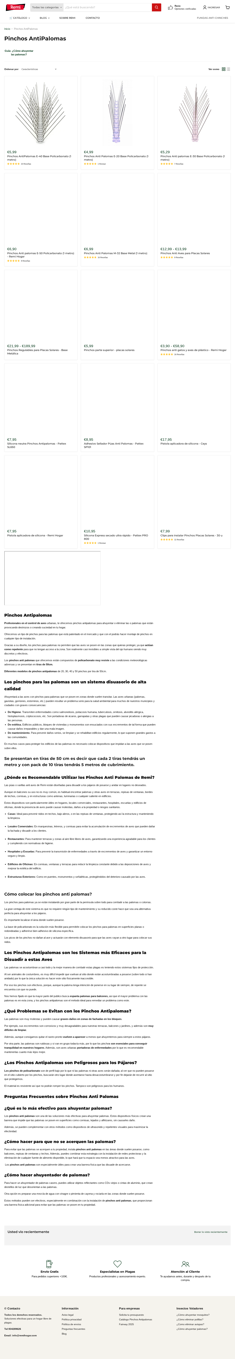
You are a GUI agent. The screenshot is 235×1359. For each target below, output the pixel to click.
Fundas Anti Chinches (212, 17)
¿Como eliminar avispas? (190, 1324)
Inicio (7, 28)
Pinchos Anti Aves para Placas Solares (185, 253)
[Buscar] (156, 7)
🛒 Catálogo (18, 17)
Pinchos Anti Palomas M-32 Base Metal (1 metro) (115, 253)
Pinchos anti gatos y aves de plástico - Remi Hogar (194, 350)
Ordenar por (11, 69)
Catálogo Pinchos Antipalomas (135, 1319)
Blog (44, 17)
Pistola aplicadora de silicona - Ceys (184, 443)
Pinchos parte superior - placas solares (109, 350)
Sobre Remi (67, 17)
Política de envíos (71, 1324)
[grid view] (223, 69)
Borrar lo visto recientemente (210, 1232)
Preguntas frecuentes (73, 1329)
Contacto (93, 17)
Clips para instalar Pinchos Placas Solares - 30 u (191, 535)
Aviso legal (67, 1314)
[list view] (228, 69)
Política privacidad (72, 1319)
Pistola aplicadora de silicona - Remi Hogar (35, 535)
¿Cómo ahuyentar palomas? (192, 1329)
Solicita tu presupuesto (131, 1314)
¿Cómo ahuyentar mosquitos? (193, 1314)
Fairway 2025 (126, 1324)
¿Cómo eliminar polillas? (190, 1319)
